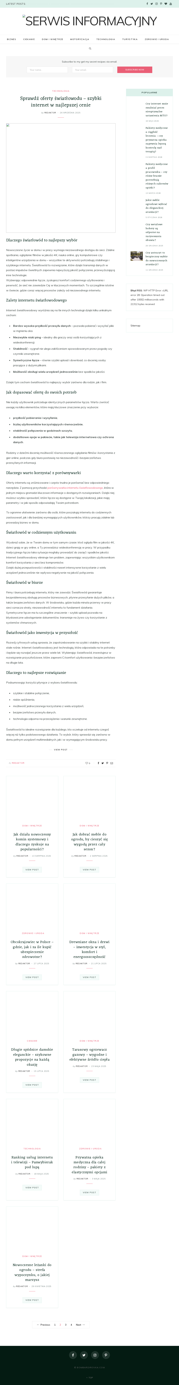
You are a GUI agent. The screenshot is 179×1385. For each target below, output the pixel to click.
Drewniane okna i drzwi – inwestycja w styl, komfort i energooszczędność (89, 949)
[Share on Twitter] (103, 763)
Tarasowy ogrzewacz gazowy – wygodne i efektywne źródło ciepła (89, 1054)
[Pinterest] (107, 763)
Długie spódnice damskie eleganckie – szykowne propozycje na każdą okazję (32, 1057)
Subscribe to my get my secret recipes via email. (89, 61)
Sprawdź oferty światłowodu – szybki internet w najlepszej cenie (61, 102)
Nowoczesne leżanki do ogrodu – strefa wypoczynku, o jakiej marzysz (32, 1272)
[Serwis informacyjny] (90, 21)
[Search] (89, 48)
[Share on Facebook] (98, 763)
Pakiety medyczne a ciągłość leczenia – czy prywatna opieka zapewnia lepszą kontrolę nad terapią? (72, 3)
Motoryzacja (79, 39)
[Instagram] (95, 1355)
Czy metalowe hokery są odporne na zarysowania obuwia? (154, 232)
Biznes (11, 39)
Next (78, 1324)
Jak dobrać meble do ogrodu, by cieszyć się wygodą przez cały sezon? (89, 842)
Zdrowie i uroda (157, 39)
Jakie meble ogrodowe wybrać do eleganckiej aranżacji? (156, 206)
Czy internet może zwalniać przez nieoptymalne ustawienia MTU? (157, 109)
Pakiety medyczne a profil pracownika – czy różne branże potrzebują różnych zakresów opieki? (157, 176)
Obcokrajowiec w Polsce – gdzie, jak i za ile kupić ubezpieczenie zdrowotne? (32, 949)
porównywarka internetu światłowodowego (75, 487)
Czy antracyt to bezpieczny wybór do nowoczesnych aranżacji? (157, 258)
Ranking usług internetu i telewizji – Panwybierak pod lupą (32, 1162)
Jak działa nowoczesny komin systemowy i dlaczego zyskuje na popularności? (32, 842)
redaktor (50, 112)
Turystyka (130, 39)
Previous (45, 1324)
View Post (32, 869)
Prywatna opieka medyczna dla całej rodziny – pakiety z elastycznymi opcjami (89, 1165)
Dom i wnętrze (52, 39)
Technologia (105, 39)
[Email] (111, 763)
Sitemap (135, 325)
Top (90, 1377)
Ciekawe (29, 39)
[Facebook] (73, 1355)
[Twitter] (84, 1355)
